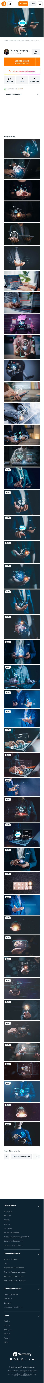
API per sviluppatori (11, 1231)
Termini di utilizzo (13, 1376)
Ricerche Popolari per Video (14, 1282)
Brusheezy (8, 1210)
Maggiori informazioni (13, 93)
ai (6, 1155)
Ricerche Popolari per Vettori (15, 1273)
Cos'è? (20, 89)
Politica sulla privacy (28, 1376)
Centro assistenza (11, 1296)
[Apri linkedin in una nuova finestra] (17, 1361)
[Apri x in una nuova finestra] (29, 1361)
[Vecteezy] (3, 3)
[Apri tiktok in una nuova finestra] (25, 1361)
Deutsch (7, 1335)
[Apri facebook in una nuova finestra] (10, 1361)
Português (8, 1331)
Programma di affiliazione (14, 1269)
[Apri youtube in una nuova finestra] (32, 1361)
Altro (6, 1344)
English (7, 1323)
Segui (36, 53)
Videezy (7, 1219)
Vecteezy (7, 1214)
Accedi (33, 4)
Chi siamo (7, 1304)
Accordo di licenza (11, 1261)
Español (7, 1327)
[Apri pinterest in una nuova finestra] (21, 1361)
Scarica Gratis (22, 61)
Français (7, 1340)
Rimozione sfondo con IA (13, 1243)
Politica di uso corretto (21, 1377)
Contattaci (8, 1300)
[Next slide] (34, 1155)
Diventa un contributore (13, 1309)
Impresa (7, 1223)
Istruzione (8, 1227)
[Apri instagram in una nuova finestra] (14, 1361)
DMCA (6, 1265)
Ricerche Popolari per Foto (14, 1278)
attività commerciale (21, 1155)
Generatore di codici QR (13, 1247)
